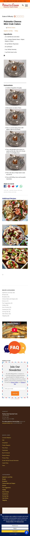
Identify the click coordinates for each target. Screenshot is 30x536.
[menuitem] (22, 5)
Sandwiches (5, 309)
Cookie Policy (5, 463)
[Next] (25, 227)
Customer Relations (6, 437)
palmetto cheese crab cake (15, 190)
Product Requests (6, 445)
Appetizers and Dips (8, 30)
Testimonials (5, 450)
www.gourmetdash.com (7, 423)
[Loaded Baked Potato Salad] (15, 235)
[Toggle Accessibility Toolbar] (26, 532)
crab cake (6, 190)
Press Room (5, 447)
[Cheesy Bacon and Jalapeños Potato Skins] (15, 258)
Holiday (16, 30)
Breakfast (4, 296)
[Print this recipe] (4, 55)
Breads (4, 294)
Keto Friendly (5, 307)
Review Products (6, 455)
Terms (3, 465)
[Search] (22, 5)
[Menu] (26, 5)
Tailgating (19, 268)
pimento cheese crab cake (10, 192)
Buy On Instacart (6, 452)
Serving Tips (5, 311)
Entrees (4, 220)
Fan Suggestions (6, 303)
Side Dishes (8, 220)
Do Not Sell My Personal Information (10, 460)
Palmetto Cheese (11, 27)
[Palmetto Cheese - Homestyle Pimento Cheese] (12, 5)
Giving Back (5, 442)
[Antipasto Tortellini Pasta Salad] (15, 210)
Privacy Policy (5, 458)
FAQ (3, 440)
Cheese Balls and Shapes (8, 299)
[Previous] (4, 227)
